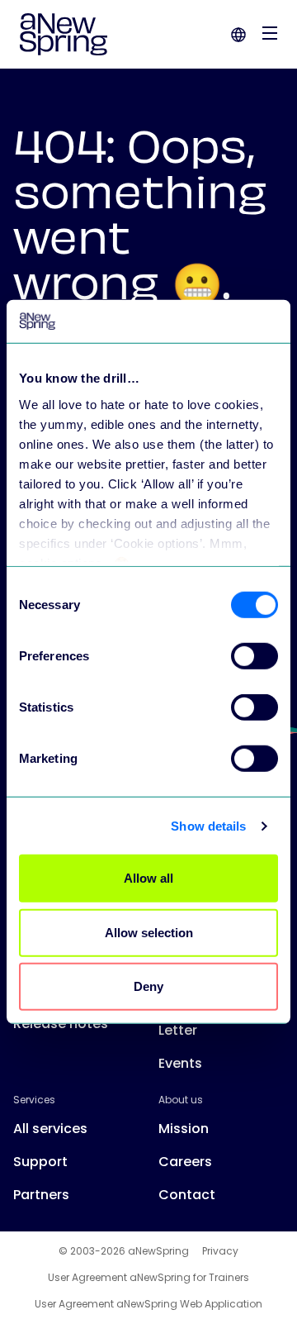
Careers (185, 1161)
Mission (183, 1128)
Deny (148, 986)
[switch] (254, 656)
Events (180, 1063)
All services (50, 1128)
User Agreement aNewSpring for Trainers (148, 1277)
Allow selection (149, 933)
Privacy (220, 1251)
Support (40, 1161)
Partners (41, 1194)
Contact (186, 1194)
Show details (208, 826)
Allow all (148, 878)
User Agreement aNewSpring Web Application (148, 1304)
